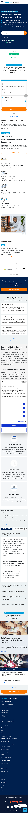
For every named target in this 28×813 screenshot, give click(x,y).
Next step (5, 258)
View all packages (5, 37)
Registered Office (4, 763)
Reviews (2, 730)
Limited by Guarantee (5, 746)
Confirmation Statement (6, 765)
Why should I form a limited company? (13, 604)
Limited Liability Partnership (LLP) (8, 744)
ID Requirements (4, 785)
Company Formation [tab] (6, 528)
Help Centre (3, 779)
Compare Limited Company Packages (9, 738)
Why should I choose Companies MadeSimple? (11, 534)
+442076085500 (9, 704)
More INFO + (14, 105)
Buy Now (12, 109)
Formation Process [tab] (18, 528)
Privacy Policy (12, 810)
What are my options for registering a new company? (12, 585)
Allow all (14, 425)
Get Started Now (12, 289)
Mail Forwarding (4, 771)
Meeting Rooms (4, 768)
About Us (3, 727)
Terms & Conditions (20, 810)
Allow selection (14, 429)
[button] (12, 687)
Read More (3, 651)
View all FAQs (4, 525)
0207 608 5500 (7, 701)
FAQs (2, 787)
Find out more (12, 152)
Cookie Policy (6, 810)
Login (2, 790)
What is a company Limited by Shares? (13, 591)
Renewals (3, 773)
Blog (2, 733)
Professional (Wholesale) (6, 757)
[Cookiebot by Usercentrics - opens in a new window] (21, 382)
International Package (5, 741)
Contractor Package (5, 749)
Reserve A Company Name (6, 752)
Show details (21, 421)
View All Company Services (14, 341)
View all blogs (12, 691)
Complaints (3, 782)
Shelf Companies (4, 754)
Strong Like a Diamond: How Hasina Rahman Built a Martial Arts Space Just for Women (13, 674)
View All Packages (14, 116)
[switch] (25, 408)
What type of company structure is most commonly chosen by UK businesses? (12, 598)
